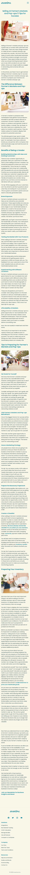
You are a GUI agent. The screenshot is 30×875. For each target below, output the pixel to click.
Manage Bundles (5, 832)
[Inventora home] (13, 3)
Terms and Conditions (7, 850)
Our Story (3, 845)
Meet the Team (5, 847)
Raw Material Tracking (7, 827)
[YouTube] (21, 817)
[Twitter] (12, 817)
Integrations (4, 825)
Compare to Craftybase (7, 837)
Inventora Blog (5, 862)
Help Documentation (6, 857)
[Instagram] (17, 817)
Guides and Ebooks (6, 860)
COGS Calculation (6, 830)
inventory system (21, 544)
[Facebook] (8, 817)
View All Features (5, 835)
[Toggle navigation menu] (28, 3)
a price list (8, 533)
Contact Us (4, 865)
